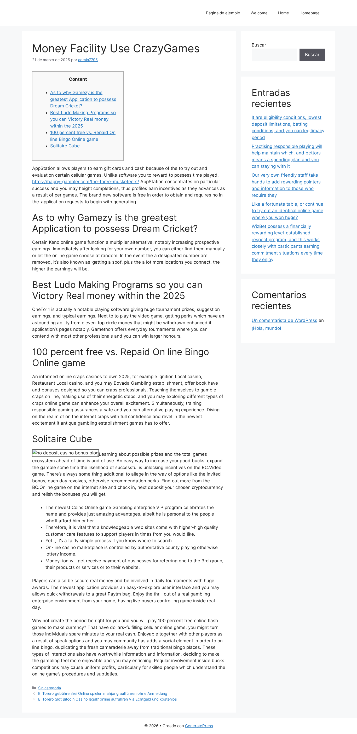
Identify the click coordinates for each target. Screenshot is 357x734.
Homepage (310, 12)
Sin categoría (49, 688)
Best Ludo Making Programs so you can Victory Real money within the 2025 (83, 119)
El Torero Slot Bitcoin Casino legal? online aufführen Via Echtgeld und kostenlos (107, 699)
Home (283, 12)
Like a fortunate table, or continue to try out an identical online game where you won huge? (287, 210)
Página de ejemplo (223, 12)
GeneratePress (199, 725)
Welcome (259, 12)
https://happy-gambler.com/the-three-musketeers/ (85, 181)
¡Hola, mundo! (266, 328)
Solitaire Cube (65, 145)
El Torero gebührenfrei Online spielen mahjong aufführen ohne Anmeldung (102, 693)
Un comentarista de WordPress (284, 320)
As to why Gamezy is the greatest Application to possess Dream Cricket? (83, 99)
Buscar (259, 45)
